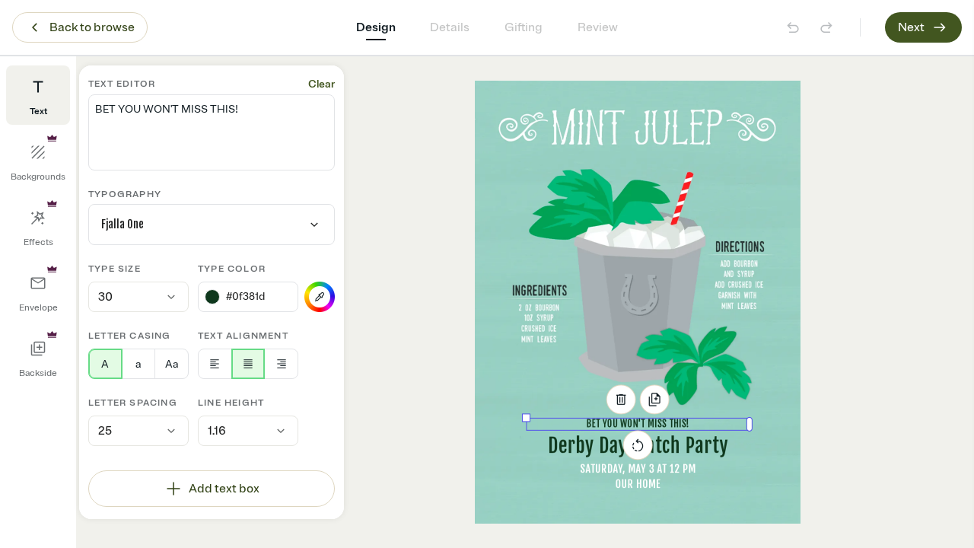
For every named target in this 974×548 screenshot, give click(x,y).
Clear (321, 84)
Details (449, 27)
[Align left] (215, 364)
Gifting (524, 27)
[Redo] (826, 27)
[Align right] (281, 364)
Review (598, 27)
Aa (171, 364)
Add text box (224, 488)
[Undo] (793, 27)
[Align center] (248, 364)
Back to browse (92, 27)
